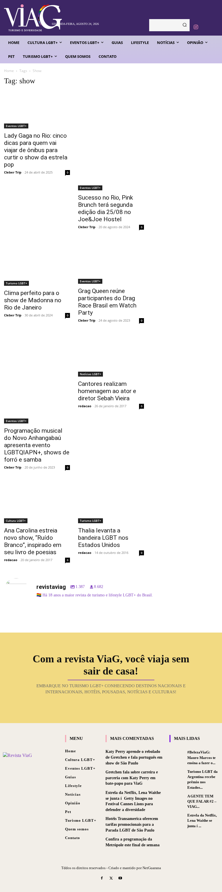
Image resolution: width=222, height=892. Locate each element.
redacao (84, 406)
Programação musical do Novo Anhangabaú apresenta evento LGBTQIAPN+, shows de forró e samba (36, 445)
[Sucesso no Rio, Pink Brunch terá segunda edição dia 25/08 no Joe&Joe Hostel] (111, 140)
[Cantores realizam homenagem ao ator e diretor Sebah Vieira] (111, 356)
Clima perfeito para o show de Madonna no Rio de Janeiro (32, 300)
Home (9, 70)
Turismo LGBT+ (16, 283)
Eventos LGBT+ (16, 126)
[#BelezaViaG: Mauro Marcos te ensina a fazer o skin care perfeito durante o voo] (176, 756)
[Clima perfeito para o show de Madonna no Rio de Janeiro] (37, 264)
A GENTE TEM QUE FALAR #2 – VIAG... (202, 801)
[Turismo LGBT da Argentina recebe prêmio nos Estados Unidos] (176, 775)
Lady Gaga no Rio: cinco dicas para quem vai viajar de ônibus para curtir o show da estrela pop (35, 150)
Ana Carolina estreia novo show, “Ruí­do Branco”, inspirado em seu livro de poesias (32, 541)
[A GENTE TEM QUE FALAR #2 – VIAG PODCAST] (176, 800)
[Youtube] (120, 879)
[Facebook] (102, 879)
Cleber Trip (12, 172)
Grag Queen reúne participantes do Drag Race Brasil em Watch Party (107, 301)
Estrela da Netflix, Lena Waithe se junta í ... (202, 820)
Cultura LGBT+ (16, 521)
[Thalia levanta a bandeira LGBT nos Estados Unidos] (111, 503)
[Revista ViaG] (26, 17)
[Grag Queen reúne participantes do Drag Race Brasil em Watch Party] (111, 263)
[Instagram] (195, 27)
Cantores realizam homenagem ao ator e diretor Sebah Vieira (107, 391)
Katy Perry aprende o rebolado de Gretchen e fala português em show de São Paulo (134, 757)
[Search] (185, 25)
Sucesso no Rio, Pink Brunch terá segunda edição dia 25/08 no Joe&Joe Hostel (105, 208)
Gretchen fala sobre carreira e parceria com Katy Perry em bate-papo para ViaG (132, 778)
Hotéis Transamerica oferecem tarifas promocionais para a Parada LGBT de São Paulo (132, 824)
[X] (111, 879)
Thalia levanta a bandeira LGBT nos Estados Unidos (103, 537)
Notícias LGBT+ (90, 374)
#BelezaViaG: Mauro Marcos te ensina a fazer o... (201, 757)
